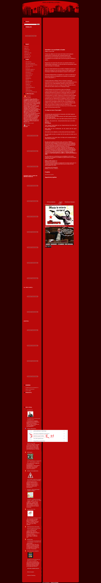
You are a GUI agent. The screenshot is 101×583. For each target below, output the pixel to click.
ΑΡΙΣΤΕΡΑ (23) (28, 61)
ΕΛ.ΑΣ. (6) (28, 67)
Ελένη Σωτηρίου (30, 571)
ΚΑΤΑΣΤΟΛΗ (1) (29, 75)
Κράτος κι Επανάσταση (30, 389)
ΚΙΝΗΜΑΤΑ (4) (28, 78)
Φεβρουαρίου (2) (27, 56)
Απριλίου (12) (27, 49)
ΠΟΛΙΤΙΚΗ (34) (28, 85)
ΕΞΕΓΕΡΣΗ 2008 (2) (29, 70)
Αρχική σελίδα (60, 202)
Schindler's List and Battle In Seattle (55, 49)
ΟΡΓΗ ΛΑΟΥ (29, 452)
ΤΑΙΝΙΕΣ (56, 168)
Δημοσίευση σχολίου (49, 174)
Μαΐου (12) (26, 48)
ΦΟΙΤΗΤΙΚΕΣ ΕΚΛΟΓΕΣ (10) (31, 91)
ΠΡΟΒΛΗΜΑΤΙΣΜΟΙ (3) (30, 87)
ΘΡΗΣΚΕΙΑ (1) (28, 72)
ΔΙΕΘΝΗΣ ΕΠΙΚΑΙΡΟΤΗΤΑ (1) (31, 64)
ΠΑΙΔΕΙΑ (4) (28, 84)
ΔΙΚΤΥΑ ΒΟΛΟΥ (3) (29, 66)
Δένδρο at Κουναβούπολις (32, 470)
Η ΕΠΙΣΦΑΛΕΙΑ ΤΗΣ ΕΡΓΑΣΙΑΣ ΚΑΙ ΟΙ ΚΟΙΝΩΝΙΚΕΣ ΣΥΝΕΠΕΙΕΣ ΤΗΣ (34, 541)
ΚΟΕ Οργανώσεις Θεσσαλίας (33, 526)
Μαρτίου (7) (26, 51)
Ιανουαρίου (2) (27, 57)
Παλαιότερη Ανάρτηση (70, 202)
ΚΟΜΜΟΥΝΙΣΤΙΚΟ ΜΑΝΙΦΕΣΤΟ (32, 387)
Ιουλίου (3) (26, 46)
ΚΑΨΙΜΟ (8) (28, 76)
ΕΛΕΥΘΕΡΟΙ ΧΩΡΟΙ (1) (30, 69)
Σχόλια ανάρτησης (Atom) (55, 204)
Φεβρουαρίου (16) (27, 52)
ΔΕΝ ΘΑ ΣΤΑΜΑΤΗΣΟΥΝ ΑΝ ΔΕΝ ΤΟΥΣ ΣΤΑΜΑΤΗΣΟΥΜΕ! (33, 529)
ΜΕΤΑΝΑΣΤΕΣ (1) (29, 81)
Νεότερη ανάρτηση (51, 202)
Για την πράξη (28, 390)
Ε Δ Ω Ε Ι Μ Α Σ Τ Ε (31, 509)
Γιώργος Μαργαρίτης (31, 428)
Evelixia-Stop (30, 539)
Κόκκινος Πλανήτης (31, 575)
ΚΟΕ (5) (27, 79)
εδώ (56, 160)
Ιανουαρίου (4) (27, 54)
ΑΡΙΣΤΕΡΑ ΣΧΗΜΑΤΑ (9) (30, 63)
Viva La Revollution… (51, 2)
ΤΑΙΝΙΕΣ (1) (28, 88)
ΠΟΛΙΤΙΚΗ (51, 168)
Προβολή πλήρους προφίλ (29, 123)
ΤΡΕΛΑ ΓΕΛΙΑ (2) (29, 90)
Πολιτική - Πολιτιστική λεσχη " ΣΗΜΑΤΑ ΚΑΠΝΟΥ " (33, 490)
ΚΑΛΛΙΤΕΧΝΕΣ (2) (29, 73)
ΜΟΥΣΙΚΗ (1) (28, 82)
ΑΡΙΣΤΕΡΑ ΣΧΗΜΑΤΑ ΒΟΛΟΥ (33, 568)
